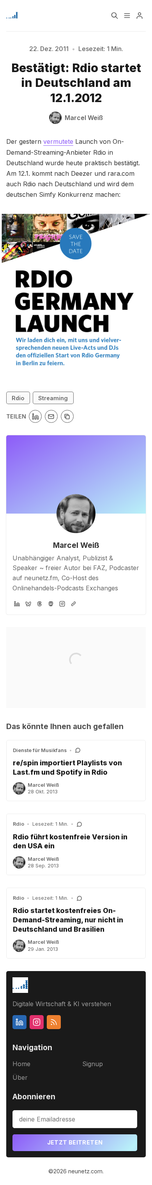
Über (20, 1077)
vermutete (58, 141)
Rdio (18, 398)
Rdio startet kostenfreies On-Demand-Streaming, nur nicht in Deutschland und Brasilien (68, 919)
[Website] (73, 603)
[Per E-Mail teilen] (51, 416)
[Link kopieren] (67, 416)
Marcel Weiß (76, 545)
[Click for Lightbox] (76, 289)
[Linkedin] (19, 1022)
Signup (92, 1064)
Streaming (53, 398)
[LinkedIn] (16, 603)
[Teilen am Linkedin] (35, 416)
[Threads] (39, 603)
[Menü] (127, 15)
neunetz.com (85, 1171)
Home (21, 1064)
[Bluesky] (28, 603)
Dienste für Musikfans (40, 750)
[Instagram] (62, 603)
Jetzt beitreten (75, 1142)
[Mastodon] (50, 603)
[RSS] (54, 1022)
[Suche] (114, 15)
